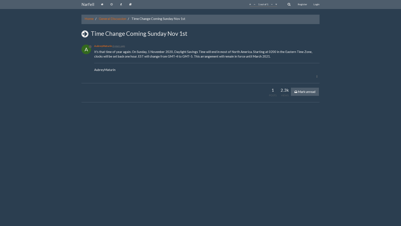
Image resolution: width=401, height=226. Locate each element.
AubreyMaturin (103, 46)
